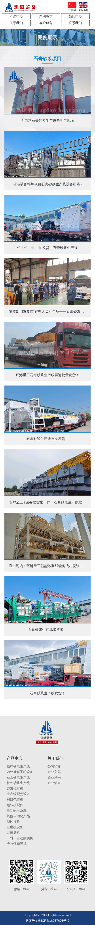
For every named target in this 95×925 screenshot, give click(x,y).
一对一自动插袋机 (20, 838)
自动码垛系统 (17, 810)
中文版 (72, 9)
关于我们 (16, 23)
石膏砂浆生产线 (18, 777)
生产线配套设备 (18, 794)
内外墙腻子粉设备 (20, 772)
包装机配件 (15, 805)
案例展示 (46, 16)
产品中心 (16, 16)
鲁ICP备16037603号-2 (53, 920)
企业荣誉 (54, 783)
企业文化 (54, 772)
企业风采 (54, 777)
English (83, 9)
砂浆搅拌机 (15, 788)
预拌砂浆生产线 (18, 766)
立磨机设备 (15, 827)
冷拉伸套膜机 (17, 843)
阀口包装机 (15, 799)
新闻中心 (75, 16)
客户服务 (46, 23)
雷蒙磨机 (13, 832)
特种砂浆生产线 (18, 783)
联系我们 (75, 23)
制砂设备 (13, 821)
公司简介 (54, 766)
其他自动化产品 (18, 816)
